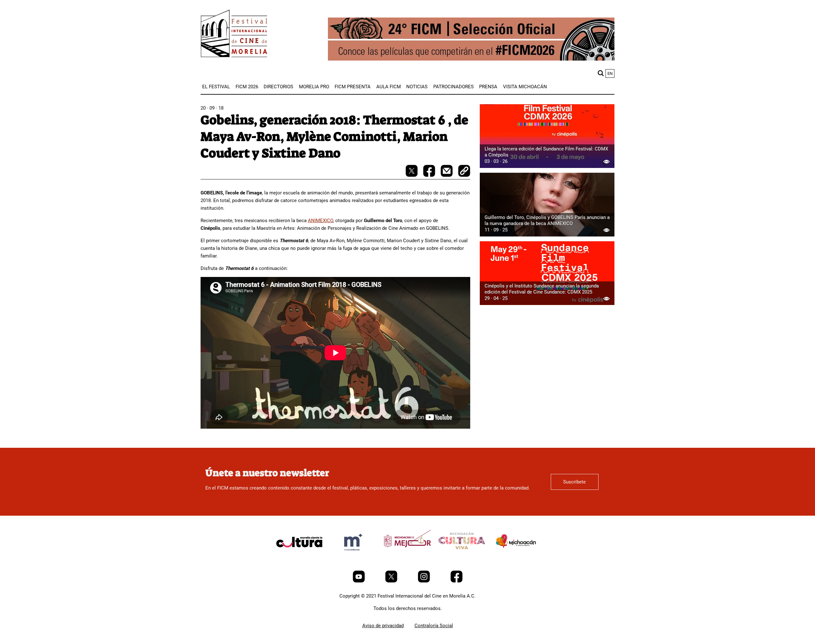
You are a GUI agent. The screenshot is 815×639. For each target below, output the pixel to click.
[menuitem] (216, 87)
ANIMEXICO (320, 220)
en (610, 73)
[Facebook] (456, 581)
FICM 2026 (247, 87)
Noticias (417, 87)
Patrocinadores (453, 87)
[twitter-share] (412, 175)
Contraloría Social (434, 625)
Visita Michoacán (525, 87)
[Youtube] (359, 581)
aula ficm (388, 87)
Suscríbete (574, 482)
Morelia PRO (314, 87)
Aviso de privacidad (383, 625)
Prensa (488, 87)
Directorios (278, 87)
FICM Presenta (353, 87)
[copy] (464, 171)
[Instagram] (424, 581)
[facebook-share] (429, 175)
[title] (299, 557)
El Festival (216, 87)
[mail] (447, 175)
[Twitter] (392, 581)
